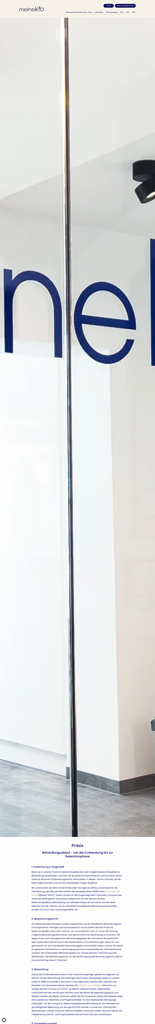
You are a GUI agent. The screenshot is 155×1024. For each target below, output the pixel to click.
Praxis (90, 12)
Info (121, 12)
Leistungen (99, 12)
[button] (4, 1020)
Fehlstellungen (112, 12)
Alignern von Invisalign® (90, 985)
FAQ (127, 12)
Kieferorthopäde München (76, 12)
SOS (133, 12)
